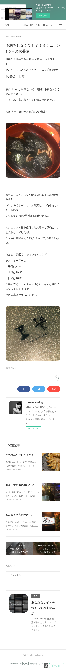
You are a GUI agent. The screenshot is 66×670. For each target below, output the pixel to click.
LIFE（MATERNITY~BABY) (29, 24)
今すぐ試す (43, 15)
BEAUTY (47, 24)
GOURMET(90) (12, 368)
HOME (7, 24)
